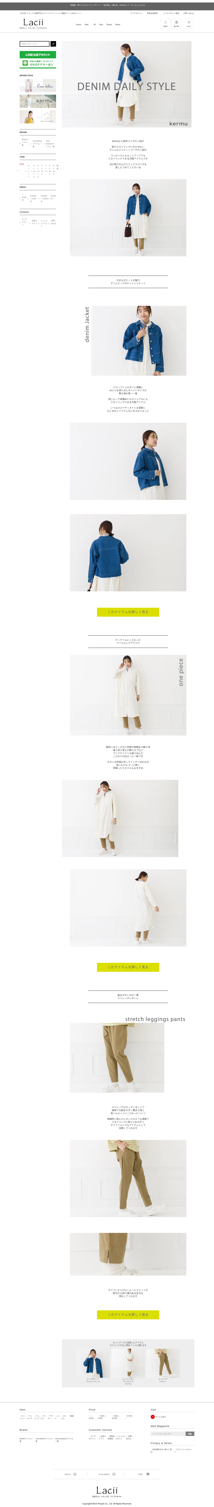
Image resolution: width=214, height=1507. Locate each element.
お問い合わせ (188, 13)
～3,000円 (24, 197)
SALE (22, 164)
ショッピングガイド (44, 223)
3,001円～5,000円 (33, 198)
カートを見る (160, 1417)
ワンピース (34, 171)
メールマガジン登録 (171, 13)
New (86, 24)
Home (78, 24)
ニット (46, 168)
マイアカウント (136, 13)
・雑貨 (71, 1416)
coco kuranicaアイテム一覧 (50, 144)
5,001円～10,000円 (44, 198)
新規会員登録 (152, 13)
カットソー (28, 171)
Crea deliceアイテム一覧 (37, 144)
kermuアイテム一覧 (25, 142)
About (117, 24)
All (94, 24)
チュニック (38, 171)
